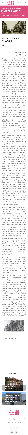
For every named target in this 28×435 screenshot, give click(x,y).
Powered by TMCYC (14, 424)
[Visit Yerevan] (11, 3)
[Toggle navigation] (2, 2)
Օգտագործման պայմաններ (14, 422)
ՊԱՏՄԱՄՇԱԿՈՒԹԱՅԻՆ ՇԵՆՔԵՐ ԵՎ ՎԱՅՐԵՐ (14, 15)
